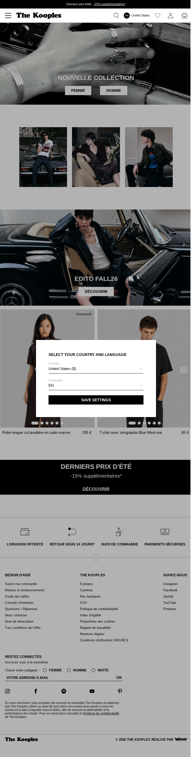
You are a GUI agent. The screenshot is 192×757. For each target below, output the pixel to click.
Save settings (96, 400)
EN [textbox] (51, 385)
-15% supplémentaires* (110, 4)
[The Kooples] (39, 15)
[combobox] (96, 369)
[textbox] (96, 368)
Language (55, 383)
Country (62, 366)
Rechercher (117, 16)
